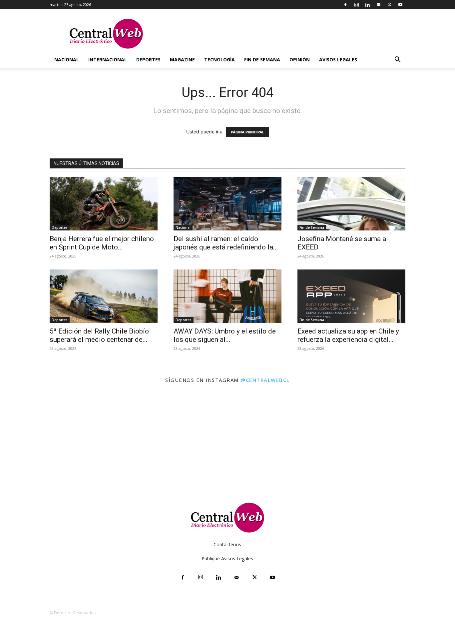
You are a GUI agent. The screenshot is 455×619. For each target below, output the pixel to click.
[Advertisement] (227, 473)
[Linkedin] (367, 4)
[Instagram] (356, 4)
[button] (397, 60)
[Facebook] (345, 4)
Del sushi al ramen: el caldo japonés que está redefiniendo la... (226, 243)
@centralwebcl (265, 380)
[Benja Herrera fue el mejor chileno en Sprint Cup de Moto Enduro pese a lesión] (104, 203)
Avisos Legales (338, 59)
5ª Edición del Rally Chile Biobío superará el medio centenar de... (99, 335)
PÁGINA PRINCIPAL (247, 132)
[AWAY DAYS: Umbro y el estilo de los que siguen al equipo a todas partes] (227, 296)
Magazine (182, 59)
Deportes (148, 59)
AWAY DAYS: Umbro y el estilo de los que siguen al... (225, 335)
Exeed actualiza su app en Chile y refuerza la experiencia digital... (348, 335)
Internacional (107, 59)
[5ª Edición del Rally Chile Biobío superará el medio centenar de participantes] (104, 296)
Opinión (299, 59)
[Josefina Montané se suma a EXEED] (351, 203)
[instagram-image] (28, 416)
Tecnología (219, 59)
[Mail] (378, 4)
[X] (389, 4)
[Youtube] (400, 4)
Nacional (66, 59)
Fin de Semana (262, 59)
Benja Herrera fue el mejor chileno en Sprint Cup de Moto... (102, 243)
